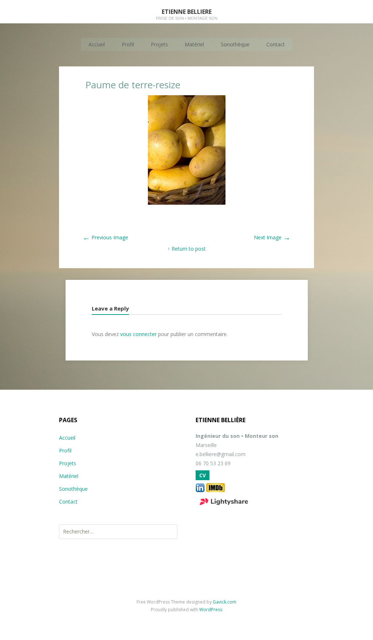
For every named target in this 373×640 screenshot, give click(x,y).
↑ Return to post (187, 248)
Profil (128, 44)
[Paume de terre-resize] (186, 202)
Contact (275, 44)
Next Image (272, 237)
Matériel (194, 44)
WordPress (210, 609)
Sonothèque (235, 44)
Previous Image (105, 237)
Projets (159, 44)
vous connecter (138, 334)
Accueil (97, 44)
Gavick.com (224, 602)
